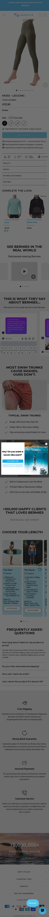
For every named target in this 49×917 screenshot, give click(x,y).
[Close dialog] (46, 444)
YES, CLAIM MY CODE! (13, 461)
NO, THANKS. (12, 465)
